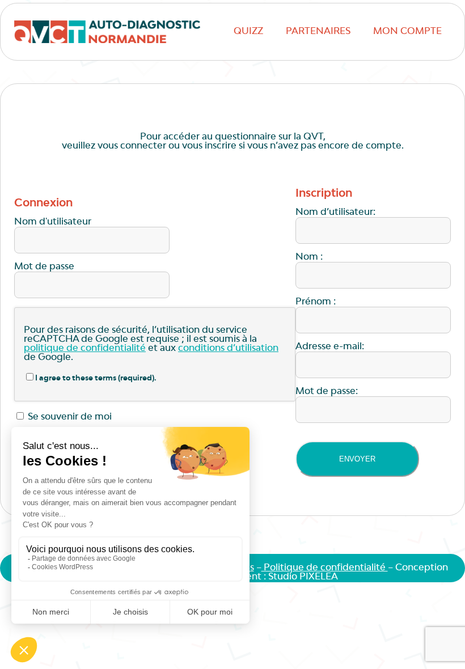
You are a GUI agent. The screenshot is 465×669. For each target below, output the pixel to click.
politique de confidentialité (85, 348)
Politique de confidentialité (324, 568)
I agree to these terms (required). (96, 378)
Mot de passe (44, 267)
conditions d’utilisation (228, 348)
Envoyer (357, 459)
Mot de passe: (326, 391)
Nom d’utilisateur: (335, 212)
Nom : (309, 257)
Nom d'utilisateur (52, 222)
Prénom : (315, 302)
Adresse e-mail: (329, 347)
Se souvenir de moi (69, 417)
